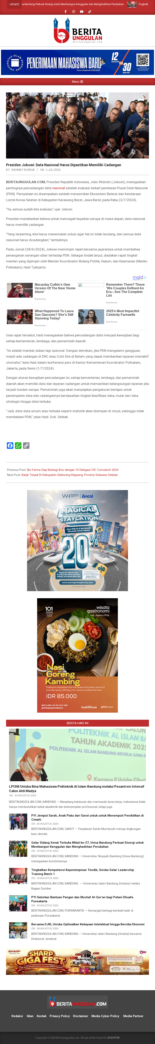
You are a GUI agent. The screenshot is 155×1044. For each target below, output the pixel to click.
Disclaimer (80, 1016)
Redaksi (17, 1016)
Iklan (30, 1016)
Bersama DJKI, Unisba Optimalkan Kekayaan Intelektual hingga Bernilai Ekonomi (88, 924)
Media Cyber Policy (105, 1016)
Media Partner (133, 1016)
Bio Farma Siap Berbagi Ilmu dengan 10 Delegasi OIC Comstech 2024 (72, 470)
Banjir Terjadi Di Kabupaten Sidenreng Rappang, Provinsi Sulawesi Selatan (70, 475)
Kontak (41, 1016)
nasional (58, 188)
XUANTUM (113, 1037)
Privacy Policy (60, 1016)
